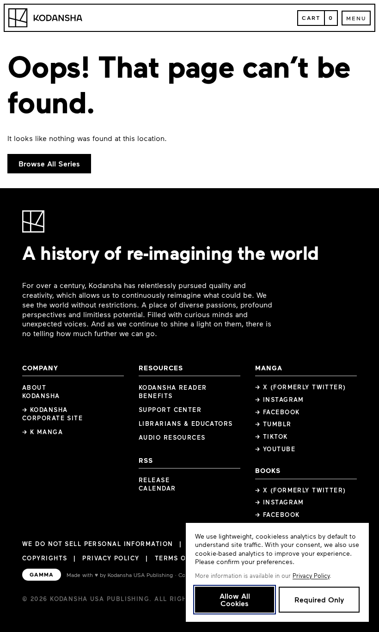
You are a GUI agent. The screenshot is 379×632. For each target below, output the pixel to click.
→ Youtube (275, 449)
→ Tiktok (271, 436)
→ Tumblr (273, 424)
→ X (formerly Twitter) (300, 387)
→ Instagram (279, 399)
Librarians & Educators (186, 423)
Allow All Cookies (235, 599)
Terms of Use (180, 558)
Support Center (170, 409)
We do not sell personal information (97, 543)
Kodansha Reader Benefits (173, 391)
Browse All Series (49, 163)
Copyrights (44, 558)
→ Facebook (277, 412)
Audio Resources (172, 437)
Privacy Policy (110, 558)
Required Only (319, 599)
